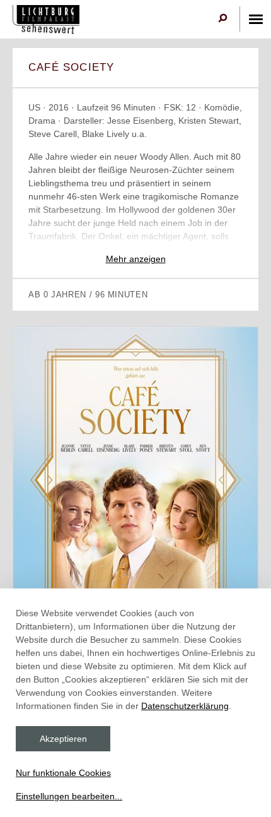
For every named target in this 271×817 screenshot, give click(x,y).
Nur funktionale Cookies (63, 773)
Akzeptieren (63, 739)
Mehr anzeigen (136, 259)
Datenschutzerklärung (185, 706)
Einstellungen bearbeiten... (69, 796)
